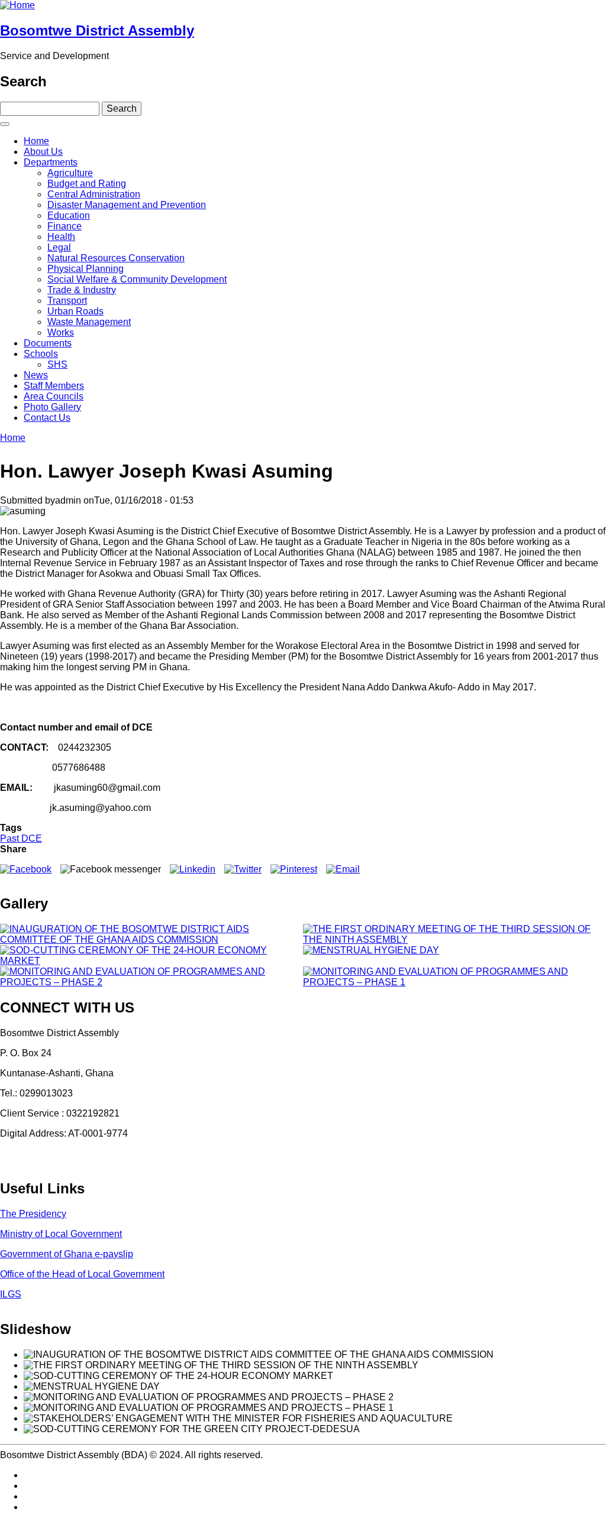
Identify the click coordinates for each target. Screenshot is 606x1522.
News (36, 375)
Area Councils (53, 396)
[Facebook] (25, 869)
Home (36, 141)
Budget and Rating (86, 184)
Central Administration (93, 194)
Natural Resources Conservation (116, 258)
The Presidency (33, 1214)
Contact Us (47, 418)
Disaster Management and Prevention (126, 205)
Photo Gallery (52, 407)
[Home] (17, 5)
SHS (57, 364)
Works (60, 332)
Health (61, 237)
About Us (43, 152)
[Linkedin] (192, 869)
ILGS (10, 1294)
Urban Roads (75, 311)
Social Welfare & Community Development (137, 279)
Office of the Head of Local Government (82, 1274)
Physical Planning (85, 269)
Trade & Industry (81, 290)
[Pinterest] (293, 869)
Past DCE (21, 838)
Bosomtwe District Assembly (97, 30)
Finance (64, 226)
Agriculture (70, 173)
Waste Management (89, 322)
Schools (41, 354)
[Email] (343, 869)
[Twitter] (243, 869)
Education (68, 215)
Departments (51, 162)
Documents (48, 343)
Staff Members (54, 386)
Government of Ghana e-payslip (66, 1254)
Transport (67, 301)
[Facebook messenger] (110, 869)
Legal (59, 247)
